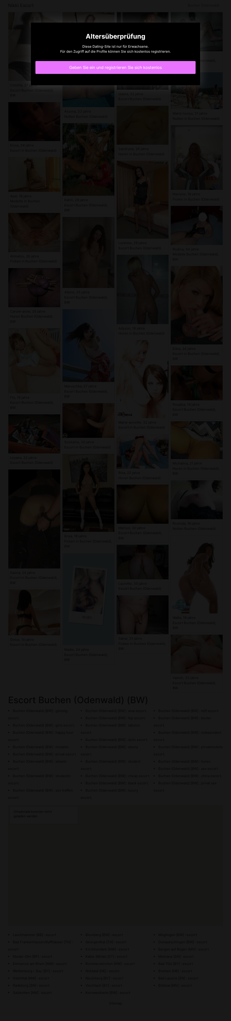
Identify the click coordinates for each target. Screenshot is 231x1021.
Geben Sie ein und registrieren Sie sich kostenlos (115, 67)
